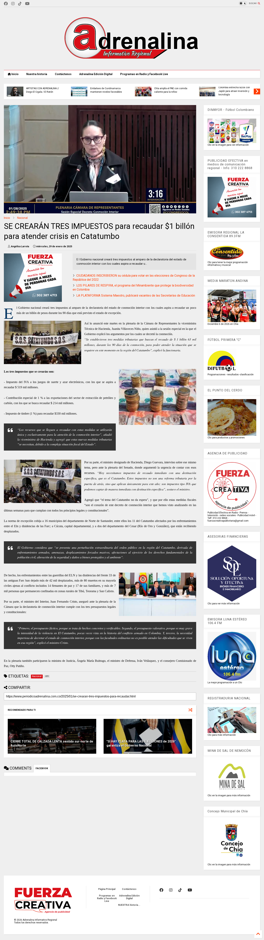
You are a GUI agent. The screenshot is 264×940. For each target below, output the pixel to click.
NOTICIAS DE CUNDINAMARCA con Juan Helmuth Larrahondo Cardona (42, 91)
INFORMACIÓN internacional (105, 88)
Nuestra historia (36, 74)
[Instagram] (13, 3)
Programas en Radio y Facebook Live (144, 74)
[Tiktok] (20, 3)
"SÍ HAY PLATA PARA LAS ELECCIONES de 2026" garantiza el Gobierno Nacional (141, 743)
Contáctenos (63, 74)
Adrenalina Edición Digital (95, 74)
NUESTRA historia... (129, 905)
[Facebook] (6, 3)
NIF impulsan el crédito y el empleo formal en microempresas (168, 91)
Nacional (22, 217)
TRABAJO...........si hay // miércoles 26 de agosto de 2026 (235, 90)
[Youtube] (27, 3)
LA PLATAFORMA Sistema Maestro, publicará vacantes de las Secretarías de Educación (135, 295)
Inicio (15, 74)
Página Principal (106, 889)
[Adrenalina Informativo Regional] (132, 65)
